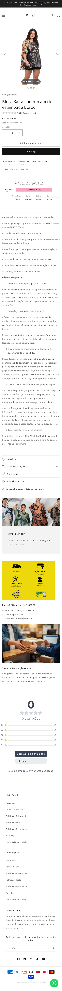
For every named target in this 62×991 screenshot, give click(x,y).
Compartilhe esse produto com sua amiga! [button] (25, 489)
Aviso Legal (11, 835)
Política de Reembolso (16, 829)
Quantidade (7, 127)
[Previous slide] (5, 55)
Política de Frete (13, 822)
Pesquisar (10, 803)
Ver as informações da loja (17, 169)
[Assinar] (53, 948)
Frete (4, 122)
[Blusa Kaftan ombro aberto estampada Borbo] (28, 88)
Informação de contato (16, 842)
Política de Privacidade (16, 816)
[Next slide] (57, 55)
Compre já (31, 151)
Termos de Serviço (14, 809)
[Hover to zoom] (31, 56)
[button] (3, 15)
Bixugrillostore (25, 982)
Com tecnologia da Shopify (38, 982)
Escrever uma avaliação (31, 753)
